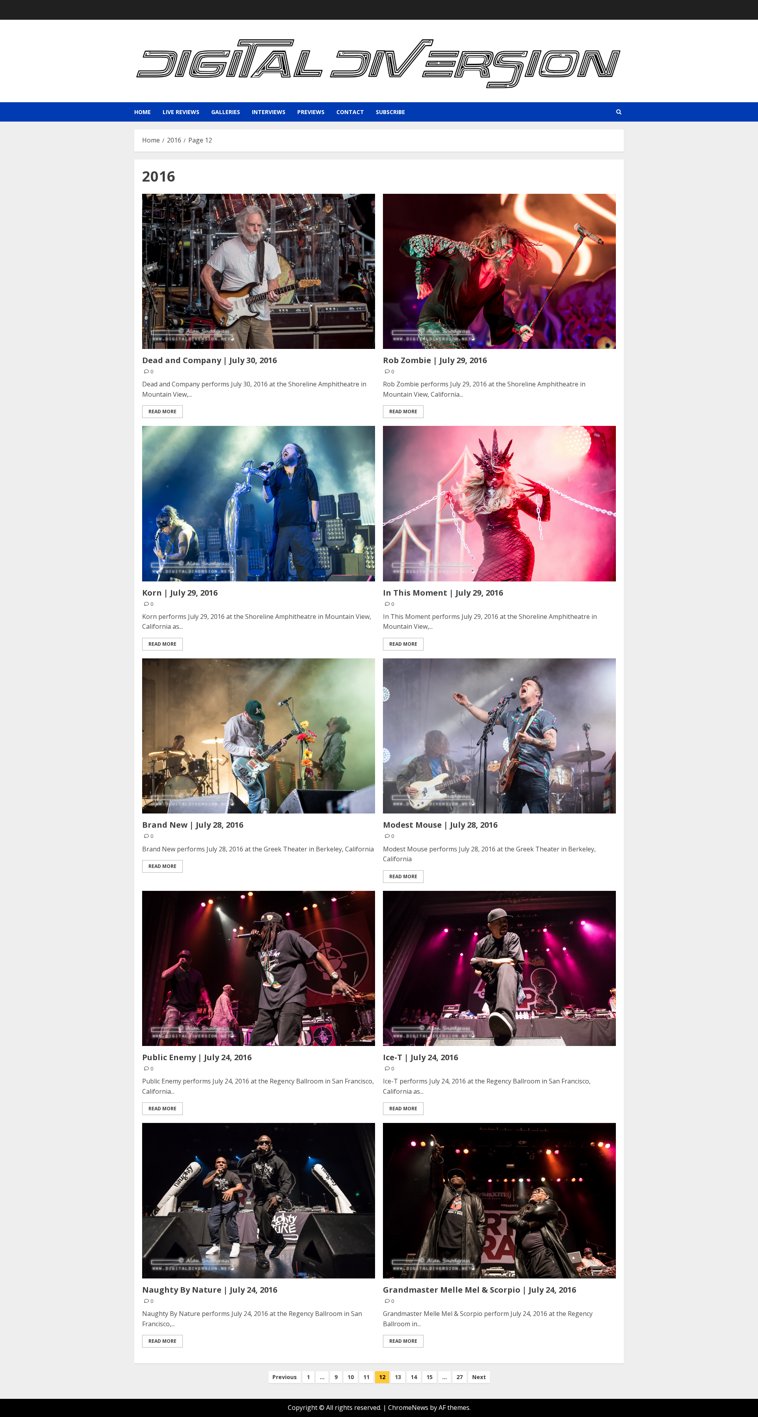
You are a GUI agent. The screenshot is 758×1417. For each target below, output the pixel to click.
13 (398, 1377)
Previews (311, 112)
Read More (162, 411)
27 (459, 1377)
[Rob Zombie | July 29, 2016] (499, 271)
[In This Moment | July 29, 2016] (499, 503)
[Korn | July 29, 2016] (258, 503)
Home (142, 112)
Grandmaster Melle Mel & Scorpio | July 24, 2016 (479, 1289)
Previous (284, 1377)
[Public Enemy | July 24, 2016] (258, 968)
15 (429, 1377)
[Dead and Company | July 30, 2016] (258, 271)
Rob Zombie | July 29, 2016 (435, 360)
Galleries (225, 112)
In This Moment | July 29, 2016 (443, 592)
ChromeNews (408, 1407)
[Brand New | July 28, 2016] (258, 735)
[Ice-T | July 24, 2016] (499, 968)
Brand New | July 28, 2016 (192, 824)
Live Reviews (181, 112)
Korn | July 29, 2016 (180, 592)
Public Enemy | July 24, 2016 (196, 1057)
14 (414, 1377)
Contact (350, 112)
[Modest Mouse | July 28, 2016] (499, 735)
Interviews (268, 112)
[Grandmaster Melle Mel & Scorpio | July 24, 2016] (499, 1200)
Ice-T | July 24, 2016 (420, 1057)
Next (479, 1377)
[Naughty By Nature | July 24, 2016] (258, 1200)
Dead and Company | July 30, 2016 (209, 360)
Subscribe (390, 112)
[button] (619, 112)
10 (350, 1377)
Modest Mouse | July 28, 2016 (440, 824)
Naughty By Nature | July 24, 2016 (209, 1289)
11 (366, 1377)
